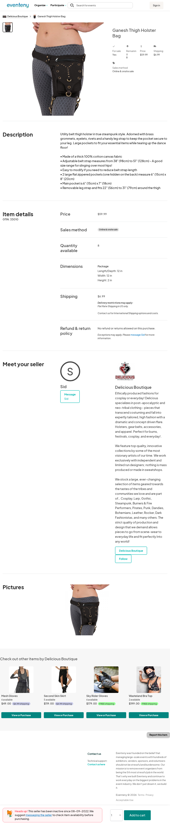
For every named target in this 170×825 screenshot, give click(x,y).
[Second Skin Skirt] (64, 679)
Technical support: (97, 762)
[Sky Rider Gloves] (106, 679)
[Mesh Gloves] (21, 679)
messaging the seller (39, 815)
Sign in (156, 5)
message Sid (137, 334)
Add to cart (137, 815)
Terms (141, 794)
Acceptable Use (124, 799)
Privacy (150, 794)
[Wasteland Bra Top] (149, 679)
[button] (41, 5)
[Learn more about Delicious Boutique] (125, 371)
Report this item (158, 734)
